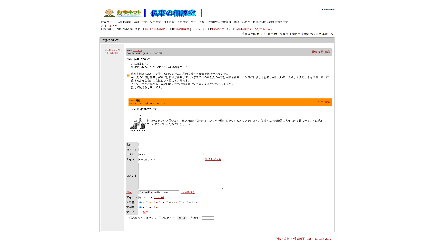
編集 (327, 51)
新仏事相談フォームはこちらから (253, 29)
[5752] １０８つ (112, 50)
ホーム (329, 34)
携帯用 (296, 34)
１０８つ (137, 50)
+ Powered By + (323, 239)
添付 (129, 192)
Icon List (159, 197)
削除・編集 (282, 238)
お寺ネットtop (109, 25)
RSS (309, 238)
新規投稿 (250, 34)
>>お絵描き (188, 192)
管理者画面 (298, 238)
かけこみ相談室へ (156, 29)
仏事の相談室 (181, 29)
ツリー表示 (266, 34)
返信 (314, 51)
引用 (321, 51)
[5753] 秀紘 (112, 53)
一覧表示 (282, 34)
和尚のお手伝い (220, 29)
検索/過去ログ (312, 34)
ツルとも (200, 29)
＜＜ (238, 34)
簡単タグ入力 (213, 159)
